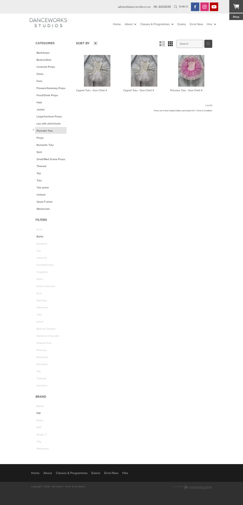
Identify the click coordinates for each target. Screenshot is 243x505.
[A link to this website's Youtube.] (214, 6)
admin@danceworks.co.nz (134, 6)
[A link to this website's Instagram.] (204, 6)
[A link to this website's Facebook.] (195, 6)
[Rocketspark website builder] (192, 487)
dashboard (57, 486)
